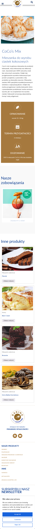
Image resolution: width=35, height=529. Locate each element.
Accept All (17, 514)
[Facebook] (15, 436)
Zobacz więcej (9, 281)
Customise (17, 519)
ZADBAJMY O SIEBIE (17, 221)
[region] (17, 512)
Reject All (17, 525)
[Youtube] (20, 436)
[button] (2, 3)
